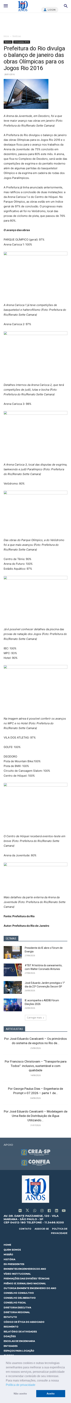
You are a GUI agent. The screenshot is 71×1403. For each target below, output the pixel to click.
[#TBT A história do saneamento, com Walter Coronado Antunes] (13, 970)
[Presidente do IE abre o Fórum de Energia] (13, 952)
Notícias (17, 36)
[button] (36, 1385)
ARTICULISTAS (14, 1029)
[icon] (20, 1210)
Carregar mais (34, 1017)
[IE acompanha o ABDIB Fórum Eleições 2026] (13, 1005)
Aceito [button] (51, 1393)
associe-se (42, 1228)
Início (6, 36)
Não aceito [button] (20, 1393)
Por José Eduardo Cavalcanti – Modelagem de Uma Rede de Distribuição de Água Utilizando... (35, 1116)
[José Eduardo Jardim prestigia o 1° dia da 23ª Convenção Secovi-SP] (13, 987)
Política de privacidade (20, 1384)
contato (25, 1228)
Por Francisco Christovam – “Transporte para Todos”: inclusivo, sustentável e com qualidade (35, 1066)
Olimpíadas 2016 (21, 42)
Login (52, 9)
